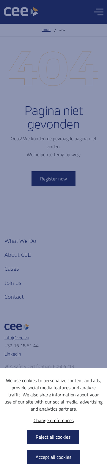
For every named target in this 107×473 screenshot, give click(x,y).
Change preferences (54, 420)
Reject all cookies (53, 436)
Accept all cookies (53, 457)
